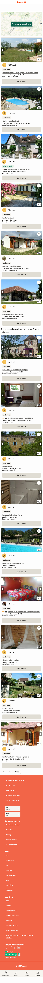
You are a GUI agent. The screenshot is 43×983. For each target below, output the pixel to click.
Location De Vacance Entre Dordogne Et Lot (16, 757)
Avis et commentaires (12, 930)
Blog (7, 855)
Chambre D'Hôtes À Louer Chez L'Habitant (20, 418)
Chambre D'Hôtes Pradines (11, 660)
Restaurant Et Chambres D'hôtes (12, 515)
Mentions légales (11, 875)
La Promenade (7, 466)
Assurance (9, 920)
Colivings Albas (9, 790)
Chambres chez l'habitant (13, 825)
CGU (7, 880)
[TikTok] (14, 948)
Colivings (8, 835)
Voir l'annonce (21, 81)
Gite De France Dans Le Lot (11, 121)
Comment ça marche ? (12, 915)
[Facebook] (6, 948)
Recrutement (10, 860)
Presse (8, 865)
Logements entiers (11, 844)
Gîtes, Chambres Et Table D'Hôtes (13, 314)
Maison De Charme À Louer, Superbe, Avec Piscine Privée (20, 73)
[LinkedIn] (18, 948)
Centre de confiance (12, 925)
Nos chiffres (9, 885)
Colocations (9, 830)
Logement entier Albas (12, 800)
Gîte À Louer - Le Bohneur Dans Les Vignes (15, 370)
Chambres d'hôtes (11, 840)
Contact (8, 905)
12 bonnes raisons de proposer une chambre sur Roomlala (19, 936)
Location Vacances (8, 218)
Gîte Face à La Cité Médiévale (12, 266)
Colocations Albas (10, 785)
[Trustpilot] (12, 957)
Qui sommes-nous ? (11, 910)
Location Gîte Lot (8, 708)
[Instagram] (10, 948)
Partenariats (9, 870)
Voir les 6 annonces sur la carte (21, 24)
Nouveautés (9, 890)
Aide (7, 900)
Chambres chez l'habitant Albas (14, 780)
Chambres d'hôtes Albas (12, 795)
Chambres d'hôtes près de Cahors (13, 563)
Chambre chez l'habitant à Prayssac (18, 169)
